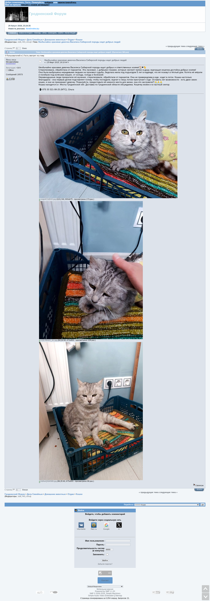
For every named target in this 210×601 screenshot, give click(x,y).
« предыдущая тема (175, 46)
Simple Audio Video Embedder (101, 596)
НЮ (23, 42)
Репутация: (11, 68)
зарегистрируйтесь (67, 2)
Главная (13, 33)
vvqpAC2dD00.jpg (48, 199)
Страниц (9, 48)
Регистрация (70, 33)
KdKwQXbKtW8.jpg (48, 481)
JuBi (19, 42)
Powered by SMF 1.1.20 (105, 591)
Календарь (52, 33)
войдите (49, 2)
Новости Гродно (25, 33)
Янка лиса (11, 60)
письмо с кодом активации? (35, 5)
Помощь (37, 33)
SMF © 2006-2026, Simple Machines (105, 593)
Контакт (105, 580)
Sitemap (118, 596)
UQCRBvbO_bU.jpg (48, 340)
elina (28, 42)
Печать (199, 49)
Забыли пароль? (105, 564)
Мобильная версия (105, 589)
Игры (44, 33)
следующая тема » (195, 46)
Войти (60, 33)
